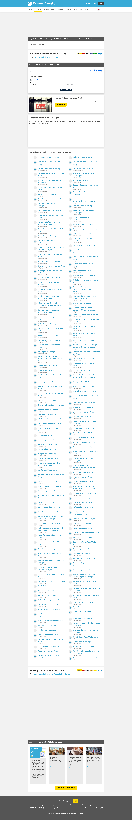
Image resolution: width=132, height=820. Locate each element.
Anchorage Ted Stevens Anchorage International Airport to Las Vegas (85, 347)
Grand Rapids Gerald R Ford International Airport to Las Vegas (84, 467)
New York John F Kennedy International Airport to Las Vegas (84, 201)
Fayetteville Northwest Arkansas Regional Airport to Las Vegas (84, 576)
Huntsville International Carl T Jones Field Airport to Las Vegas (50, 518)
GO (101, 3)
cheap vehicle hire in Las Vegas (46, 57)
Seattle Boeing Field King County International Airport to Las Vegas (84, 488)
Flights (37, 9)
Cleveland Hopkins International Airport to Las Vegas (49, 312)
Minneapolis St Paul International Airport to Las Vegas (49, 224)
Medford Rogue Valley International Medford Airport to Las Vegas (50, 530)
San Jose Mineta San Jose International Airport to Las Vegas (86, 194)
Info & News (78, 9)
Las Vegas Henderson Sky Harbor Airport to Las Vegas (84, 514)
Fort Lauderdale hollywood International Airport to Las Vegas (84, 310)
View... (33, 782)
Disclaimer (83, 805)
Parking (69, 9)
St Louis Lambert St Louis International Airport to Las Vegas (51, 249)
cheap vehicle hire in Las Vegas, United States (52, 674)
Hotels (87, 9)
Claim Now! (61, 105)
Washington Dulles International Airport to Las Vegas (49, 298)
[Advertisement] (66, 23)
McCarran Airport (44, 4)
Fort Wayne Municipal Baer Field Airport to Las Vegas (49, 465)
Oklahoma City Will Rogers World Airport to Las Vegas (84, 298)
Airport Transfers (57, 9)
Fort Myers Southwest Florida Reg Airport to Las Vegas (49, 569)
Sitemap (94, 805)
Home (31, 9)
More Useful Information (66, 788)
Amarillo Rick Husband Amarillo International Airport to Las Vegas (84, 377)
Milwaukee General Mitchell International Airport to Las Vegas (49, 305)
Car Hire (45, 9)
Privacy (89, 805)
